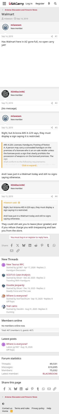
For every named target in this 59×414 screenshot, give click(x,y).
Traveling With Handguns (18, 280)
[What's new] (49, 3)
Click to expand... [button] (30, 165)
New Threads (10, 259)
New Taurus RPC (15, 264)
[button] (3, 403)
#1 (56, 36)
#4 (56, 196)
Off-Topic (10, 301)
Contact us (7, 408)
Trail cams (11, 305)
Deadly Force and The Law (18, 291)
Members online (12, 320)
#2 (56, 103)
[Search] (55, 3)
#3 (56, 127)
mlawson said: (10, 202)
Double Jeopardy (15, 285)
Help (49, 408)
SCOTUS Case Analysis (18, 274)
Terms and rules (22, 408)
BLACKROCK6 (50, 373)
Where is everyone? (17, 295)
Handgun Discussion (16, 270)
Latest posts (9, 339)
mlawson (8, 18)
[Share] (52, 36)
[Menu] (4, 3)
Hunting (10, 312)
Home (5, 411)
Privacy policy (38, 408)
